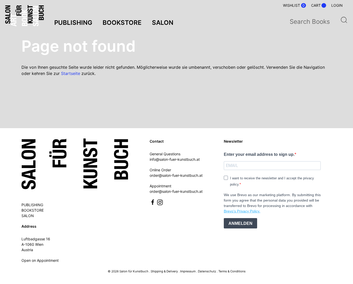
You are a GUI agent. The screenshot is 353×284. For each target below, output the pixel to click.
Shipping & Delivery (164, 271)
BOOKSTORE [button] (122, 22)
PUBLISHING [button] (73, 22)
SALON (27, 215)
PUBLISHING (32, 205)
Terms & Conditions (231, 271)
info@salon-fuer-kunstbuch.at (175, 159)
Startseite (70, 73)
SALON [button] (162, 22)
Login (337, 5)
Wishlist (294, 5)
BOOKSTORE (32, 210)
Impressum (188, 271)
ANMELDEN (240, 223)
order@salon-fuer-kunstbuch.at (176, 175)
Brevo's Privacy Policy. (242, 211)
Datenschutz (207, 271)
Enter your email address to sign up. (259, 154)
